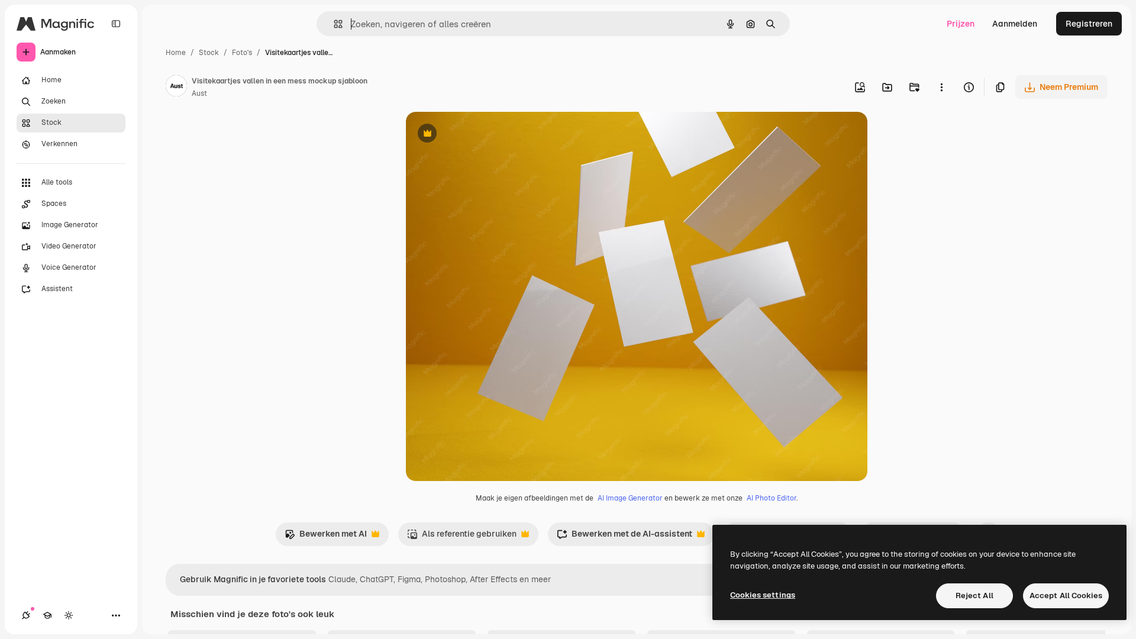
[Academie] (47, 615)
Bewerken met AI (326, 537)
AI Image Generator (630, 498)
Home (176, 52)
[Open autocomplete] (333, 24)
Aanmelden (1014, 23)
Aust (199, 93)
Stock (209, 52)
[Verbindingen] (26, 615)
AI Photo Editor (771, 498)
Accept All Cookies (1066, 595)
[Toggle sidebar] (115, 23)
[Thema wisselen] (68, 615)
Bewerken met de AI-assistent (624, 537)
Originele (483, 134)
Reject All (974, 595)
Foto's (242, 52)
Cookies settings (762, 595)
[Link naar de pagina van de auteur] (176, 87)
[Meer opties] (941, 87)
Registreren (1089, 23)
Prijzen (960, 23)
